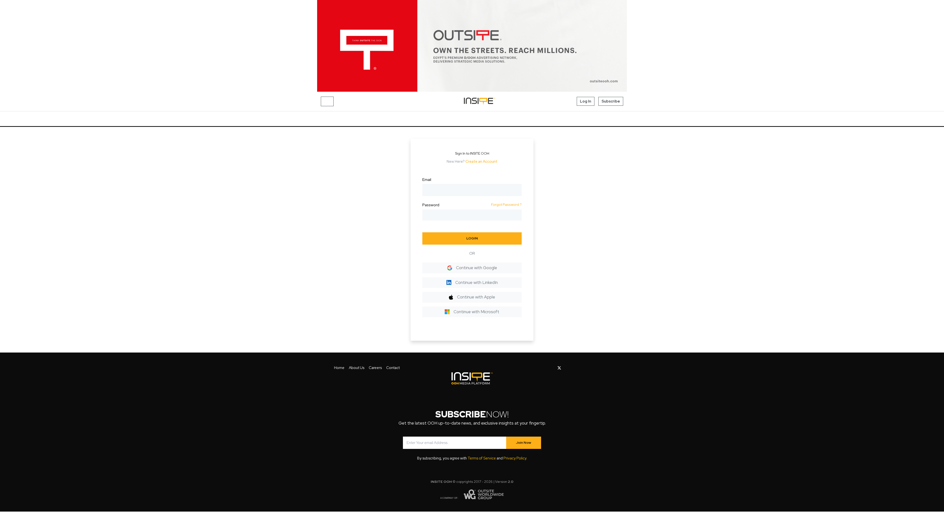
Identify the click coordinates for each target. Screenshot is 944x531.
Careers (375, 367)
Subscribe (611, 101)
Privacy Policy (514, 458)
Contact (393, 367)
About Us (356, 367)
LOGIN (472, 238)
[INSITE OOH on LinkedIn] (591, 368)
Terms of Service (482, 458)
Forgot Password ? (506, 204)
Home (339, 367)
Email (426, 179)
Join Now (523, 442)
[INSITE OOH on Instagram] (576, 368)
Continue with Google (476, 267)
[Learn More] (472, 46)
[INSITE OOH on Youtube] (568, 368)
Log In (585, 101)
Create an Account (481, 161)
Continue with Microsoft (476, 311)
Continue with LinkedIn (476, 282)
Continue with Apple (476, 297)
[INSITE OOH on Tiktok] (598, 368)
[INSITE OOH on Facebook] (552, 368)
